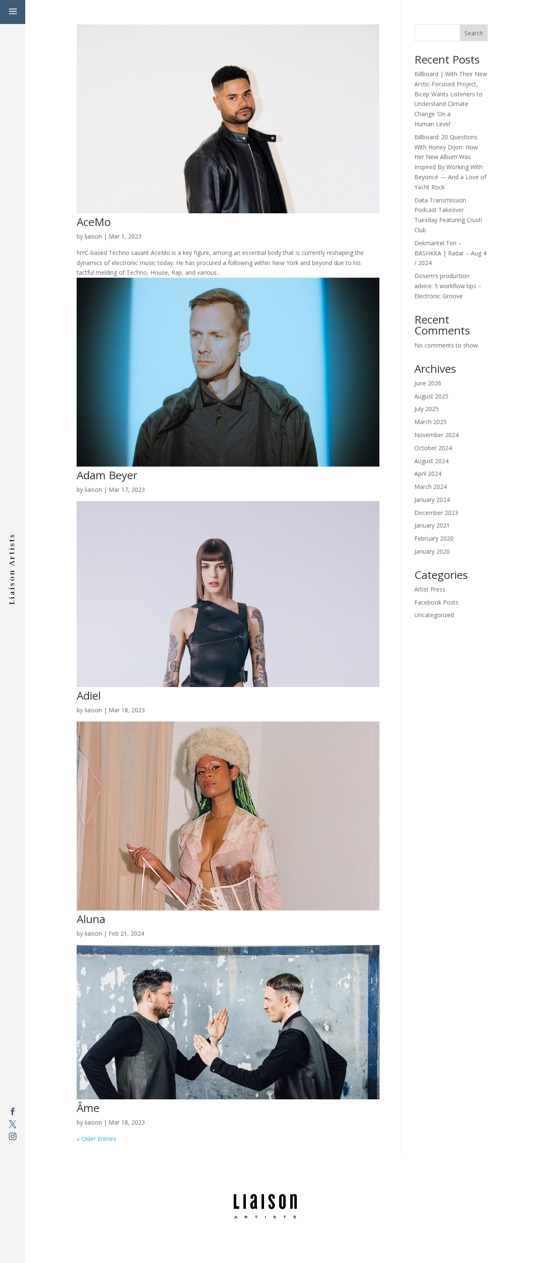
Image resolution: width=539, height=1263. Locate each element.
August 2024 (431, 461)
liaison (93, 236)
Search (473, 33)
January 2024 (432, 500)
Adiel (89, 695)
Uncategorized (434, 615)
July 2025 (426, 409)
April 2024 (427, 474)
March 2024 (430, 487)
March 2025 (430, 422)
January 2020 (432, 551)
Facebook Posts (436, 602)
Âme (88, 1107)
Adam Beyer (107, 475)
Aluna (91, 918)
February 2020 (434, 538)
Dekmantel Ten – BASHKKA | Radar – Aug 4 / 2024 (450, 253)
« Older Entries (96, 1139)
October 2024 (433, 448)
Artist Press (430, 589)
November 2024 (436, 435)
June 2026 (427, 383)
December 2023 (436, 513)
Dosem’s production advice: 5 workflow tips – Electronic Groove (447, 286)
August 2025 (431, 396)
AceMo (94, 221)
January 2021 (432, 525)
